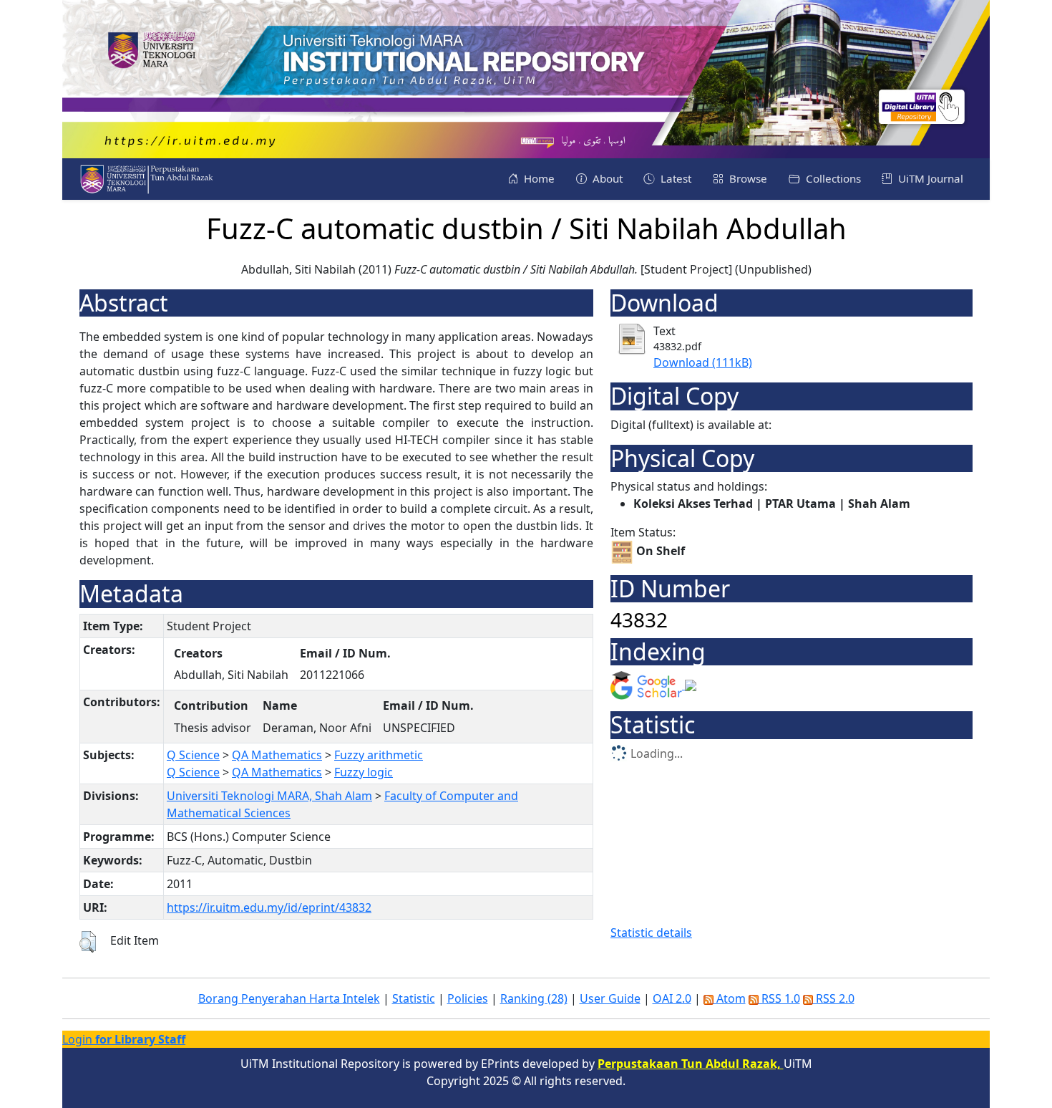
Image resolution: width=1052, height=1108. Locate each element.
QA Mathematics (277, 755)
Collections (832, 178)
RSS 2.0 (833, 998)
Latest (674, 178)
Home (538, 178)
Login (123, 1039)
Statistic (413, 998)
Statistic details (651, 932)
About (606, 178)
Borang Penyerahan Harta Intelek (289, 998)
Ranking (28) (534, 998)
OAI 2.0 (672, 998)
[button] (87, 942)
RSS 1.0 (779, 998)
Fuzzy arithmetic (378, 755)
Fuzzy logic (363, 772)
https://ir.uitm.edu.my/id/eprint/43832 (269, 907)
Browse (746, 178)
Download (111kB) (702, 362)
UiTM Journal (929, 178)
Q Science (193, 755)
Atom (729, 998)
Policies (467, 998)
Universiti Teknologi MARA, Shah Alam (269, 796)
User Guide (610, 998)
